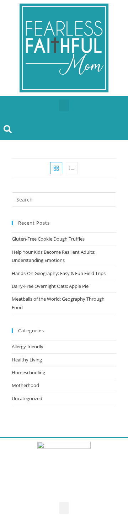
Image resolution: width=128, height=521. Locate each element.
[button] (64, 105)
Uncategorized (27, 398)
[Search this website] (64, 199)
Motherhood (25, 385)
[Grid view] (56, 168)
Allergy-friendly (27, 346)
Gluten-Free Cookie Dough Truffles (48, 239)
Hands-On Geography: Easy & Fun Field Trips (59, 273)
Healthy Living (27, 359)
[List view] (72, 168)
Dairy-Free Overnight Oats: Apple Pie (50, 286)
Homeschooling (28, 372)
